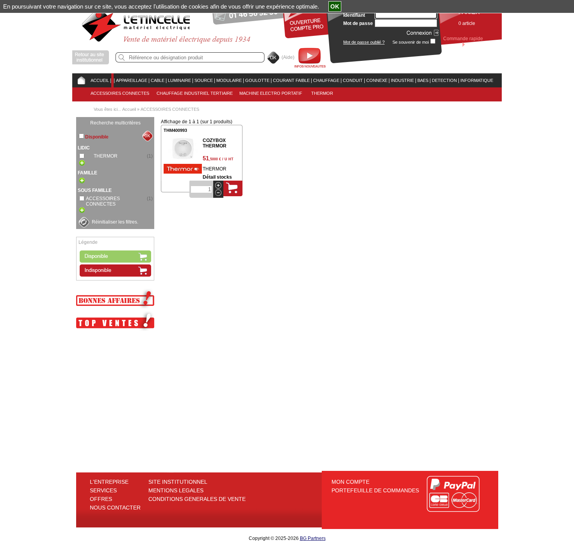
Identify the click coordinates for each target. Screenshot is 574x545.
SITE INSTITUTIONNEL (177, 482)
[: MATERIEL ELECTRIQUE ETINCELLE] (112, 80)
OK (334, 6)
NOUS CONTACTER (115, 507)
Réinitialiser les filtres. (115, 222)
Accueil (129, 109)
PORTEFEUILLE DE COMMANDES (375, 490)
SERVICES (103, 490)
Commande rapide (463, 38)
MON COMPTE (350, 482)
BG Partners (313, 538)
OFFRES (101, 499)
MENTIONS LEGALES (175, 490)
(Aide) (288, 57)
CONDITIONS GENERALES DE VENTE (197, 499)
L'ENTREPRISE (109, 482)
